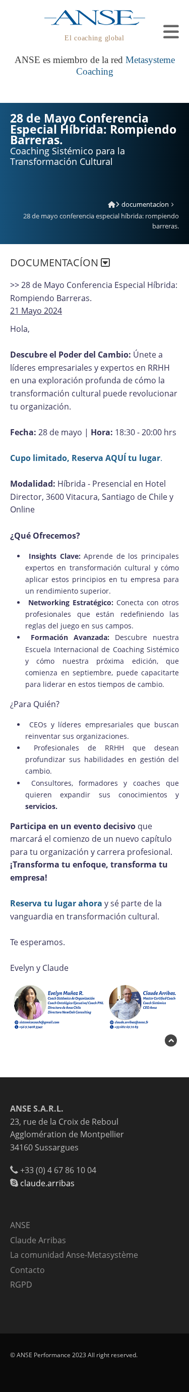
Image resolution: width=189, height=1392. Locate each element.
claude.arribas (47, 1183)
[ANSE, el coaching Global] (111, 204)
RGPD (21, 1284)
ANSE (20, 1225)
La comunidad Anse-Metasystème (74, 1254)
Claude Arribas (38, 1240)
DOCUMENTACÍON (145, 204)
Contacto (27, 1269)
